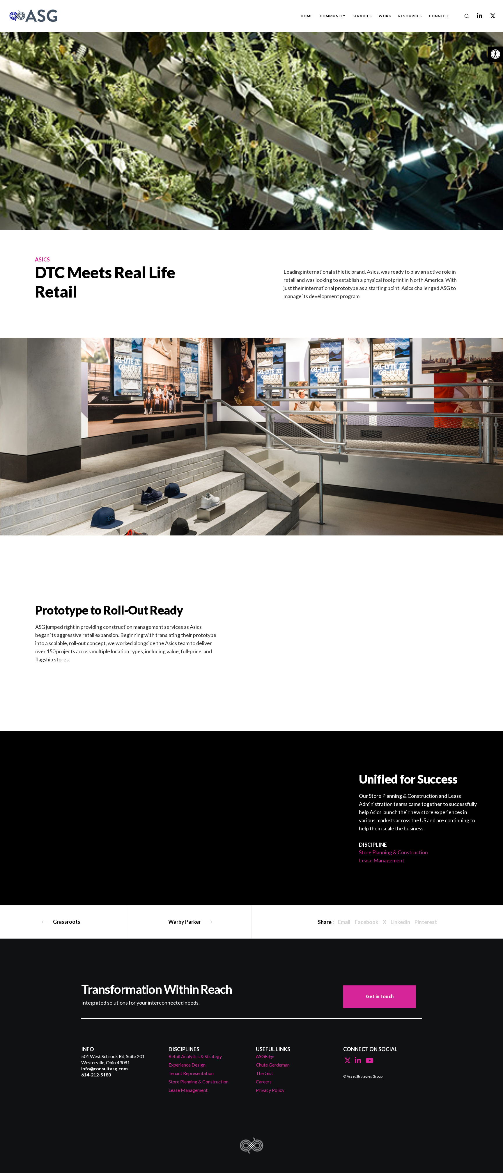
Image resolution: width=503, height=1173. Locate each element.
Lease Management (381, 860)
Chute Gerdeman (273, 1064)
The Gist (264, 1073)
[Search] (463, 16)
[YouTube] (368, 1059)
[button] (495, 54)
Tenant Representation (191, 1073)
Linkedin (400, 922)
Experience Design (187, 1064)
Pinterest (426, 922)
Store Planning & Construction (393, 852)
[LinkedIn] (476, 16)
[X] (489, 16)
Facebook (366, 922)
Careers (264, 1081)
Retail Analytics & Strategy (195, 1056)
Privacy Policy (270, 1090)
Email (344, 922)
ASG (265, 1056)
